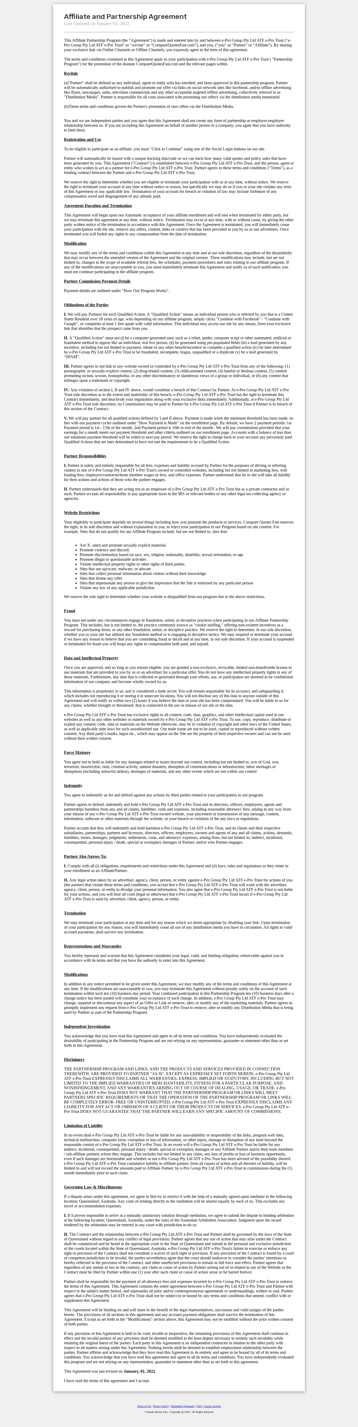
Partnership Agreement (182, 1406)
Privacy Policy (161, 1406)
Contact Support (212, 1406)
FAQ (199, 1406)
